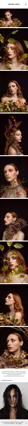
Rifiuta (20, 423)
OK (16, 423)
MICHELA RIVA (14, 4)
